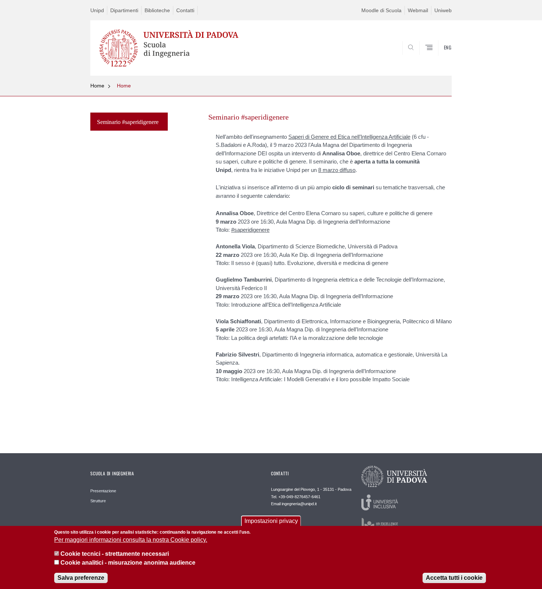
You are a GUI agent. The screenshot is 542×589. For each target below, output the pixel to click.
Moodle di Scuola (381, 10)
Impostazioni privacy (271, 521)
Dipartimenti (124, 10)
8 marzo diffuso (336, 170)
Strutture (98, 501)
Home (97, 86)
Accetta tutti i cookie (454, 578)
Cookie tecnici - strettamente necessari (114, 554)
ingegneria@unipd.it (299, 504)
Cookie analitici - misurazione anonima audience (127, 562)
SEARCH (438, 57)
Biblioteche (157, 10)
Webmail (418, 10)
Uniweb (443, 10)
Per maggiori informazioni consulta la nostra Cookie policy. (130, 540)
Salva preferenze (81, 578)
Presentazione (103, 491)
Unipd (97, 10)
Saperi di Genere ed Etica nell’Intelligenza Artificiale (349, 137)
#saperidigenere (250, 230)
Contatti (185, 10)
